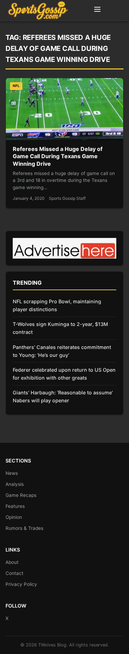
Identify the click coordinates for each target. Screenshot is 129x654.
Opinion (14, 517)
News (12, 473)
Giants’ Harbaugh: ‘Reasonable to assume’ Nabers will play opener (63, 396)
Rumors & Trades (24, 528)
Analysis (15, 484)
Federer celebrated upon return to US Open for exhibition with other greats (64, 374)
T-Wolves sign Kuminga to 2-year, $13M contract (60, 328)
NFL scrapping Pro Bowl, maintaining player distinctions (57, 305)
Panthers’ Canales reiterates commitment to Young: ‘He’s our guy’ (62, 351)
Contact (14, 573)
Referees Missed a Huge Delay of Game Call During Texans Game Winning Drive (58, 156)
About (12, 562)
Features (15, 506)
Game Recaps (21, 495)
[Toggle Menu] (97, 10)
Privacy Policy (21, 584)
